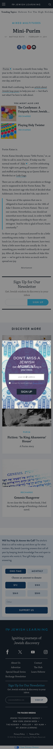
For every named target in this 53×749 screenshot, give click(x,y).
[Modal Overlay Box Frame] (26, 374)
